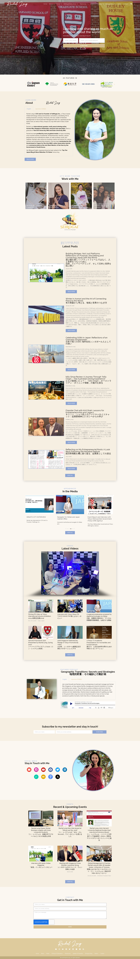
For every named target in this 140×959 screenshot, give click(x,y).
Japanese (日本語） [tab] (41, 109)
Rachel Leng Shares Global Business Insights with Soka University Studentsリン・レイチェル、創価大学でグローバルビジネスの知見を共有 (41, 832)
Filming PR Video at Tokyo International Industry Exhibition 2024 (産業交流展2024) (39, 616)
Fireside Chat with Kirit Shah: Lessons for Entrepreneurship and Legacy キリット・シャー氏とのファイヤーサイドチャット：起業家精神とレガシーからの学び (88, 413)
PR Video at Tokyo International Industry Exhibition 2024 (68, 518)
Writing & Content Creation (34, 206)
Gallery (119, 4)
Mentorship (83, 4)
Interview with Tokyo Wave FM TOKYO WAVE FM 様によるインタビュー (69, 616)
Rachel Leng (67, 957)
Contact (125, 4)
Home (45, 4)
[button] (26, 84)
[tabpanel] (49, 133)
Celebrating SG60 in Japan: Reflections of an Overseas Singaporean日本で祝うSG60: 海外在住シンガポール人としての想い (88, 340)
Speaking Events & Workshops (57, 206)
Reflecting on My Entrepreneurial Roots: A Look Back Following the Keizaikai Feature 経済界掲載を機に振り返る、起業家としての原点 (88, 451)
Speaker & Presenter (96, 4)
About (51, 4)
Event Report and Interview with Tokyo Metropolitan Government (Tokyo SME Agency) (39, 519)
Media (58, 4)
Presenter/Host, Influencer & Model (80, 206)
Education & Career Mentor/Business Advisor (102, 205)
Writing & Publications (70, 4)
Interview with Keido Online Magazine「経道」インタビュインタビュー (40, 865)
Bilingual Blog (110, 4)
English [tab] (29, 109)
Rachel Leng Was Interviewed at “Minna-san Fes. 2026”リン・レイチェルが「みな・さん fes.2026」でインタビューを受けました (70, 832)
